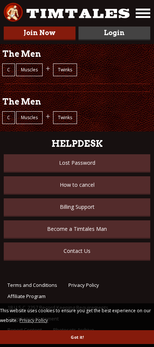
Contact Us (77, 250)
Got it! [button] (77, 337)
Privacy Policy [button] (33, 320)
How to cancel (77, 184)
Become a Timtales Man (77, 228)
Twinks (65, 69)
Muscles (29, 69)
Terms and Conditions (32, 285)
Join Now (40, 33)
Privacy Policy (83, 285)
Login (114, 33)
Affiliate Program (26, 296)
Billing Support (77, 206)
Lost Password (77, 162)
